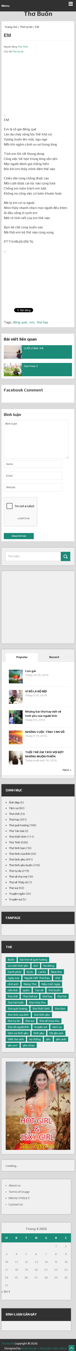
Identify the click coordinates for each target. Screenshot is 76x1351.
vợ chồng (35, 1039)
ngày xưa (13, 978)
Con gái (30, 671)
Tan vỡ (39, 990)
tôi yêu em (56, 1033)
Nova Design (29, 1348)
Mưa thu (56, 971)
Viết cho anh (16, 1039)
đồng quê (20, 322)
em (32, 322)
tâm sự (57, 1027)
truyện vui (40, 1027)
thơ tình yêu (42, 1014)
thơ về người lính (18, 1027)
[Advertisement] (38, 86)
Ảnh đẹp (14, 802)
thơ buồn (55, 990)
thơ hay (42, 322)
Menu (5, 5)
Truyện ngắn (17, 893)
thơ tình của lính (18, 1014)
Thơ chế (14, 813)
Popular (22, 657)
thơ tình (60, 1008)
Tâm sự (14, 808)
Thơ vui (13, 888)
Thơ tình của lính (19, 853)
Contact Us (16, 1204)
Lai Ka (42, 971)
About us (15, 1185)
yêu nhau (29, 1045)
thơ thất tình (41, 1008)
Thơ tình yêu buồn (21, 865)
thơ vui (29, 1020)
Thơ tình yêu (17, 859)
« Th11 (5, 1291)
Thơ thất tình (17, 836)
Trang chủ (10, 27)
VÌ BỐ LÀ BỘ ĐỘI (36, 691)
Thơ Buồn (38, 13)
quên (26, 990)
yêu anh (61, 1039)
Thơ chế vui (30, 996)
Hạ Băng (48, 965)
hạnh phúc (15, 971)
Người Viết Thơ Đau (37, 978)
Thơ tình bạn (17, 848)
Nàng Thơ (30, 984)
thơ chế (13, 996)
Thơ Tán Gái (16, 831)
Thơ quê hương (19, 825)
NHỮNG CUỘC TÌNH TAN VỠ (44, 731)
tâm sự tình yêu (18, 1033)
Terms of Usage (19, 1191)
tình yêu (39, 1033)
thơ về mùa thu (49, 1020)
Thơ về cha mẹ (18, 876)
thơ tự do (14, 1020)
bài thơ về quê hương (33, 959)
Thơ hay (14, 819)
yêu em (13, 1045)
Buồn (11, 959)
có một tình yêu (18, 965)
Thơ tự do (26, 27)
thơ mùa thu (37, 1002)
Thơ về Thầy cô (18, 882)
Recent (54, 657)
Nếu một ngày (51, 984)
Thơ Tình (23, 46)
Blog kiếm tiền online (53, 1348)
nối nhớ (13, 990)
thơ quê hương (17, 1008)
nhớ (57, 978)
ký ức (30, 971)
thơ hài (61, 996)
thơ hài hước (16, 1002)
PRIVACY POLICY (19, 1198)
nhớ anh (13, 984)
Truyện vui (15, 899)
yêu (48, 1039)
